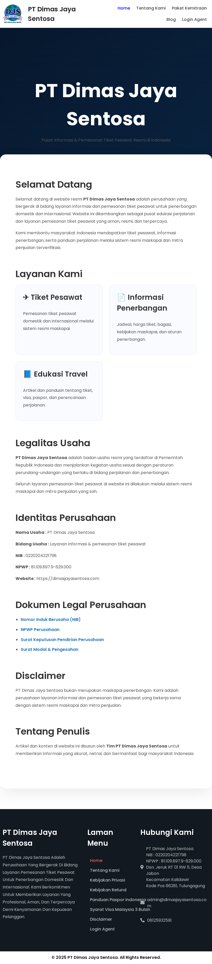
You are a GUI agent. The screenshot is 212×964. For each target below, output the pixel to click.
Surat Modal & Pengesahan (49, 649)
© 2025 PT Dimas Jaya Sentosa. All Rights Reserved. (106, 957)
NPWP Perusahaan (40, 630)
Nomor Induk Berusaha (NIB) (51, 619)
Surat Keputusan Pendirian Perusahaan (62, 640)
